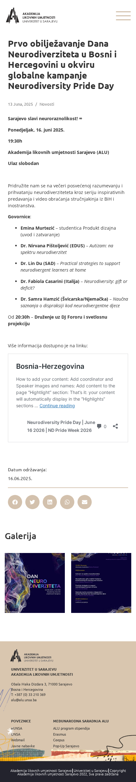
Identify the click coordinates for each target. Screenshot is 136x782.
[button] (15, 502)
